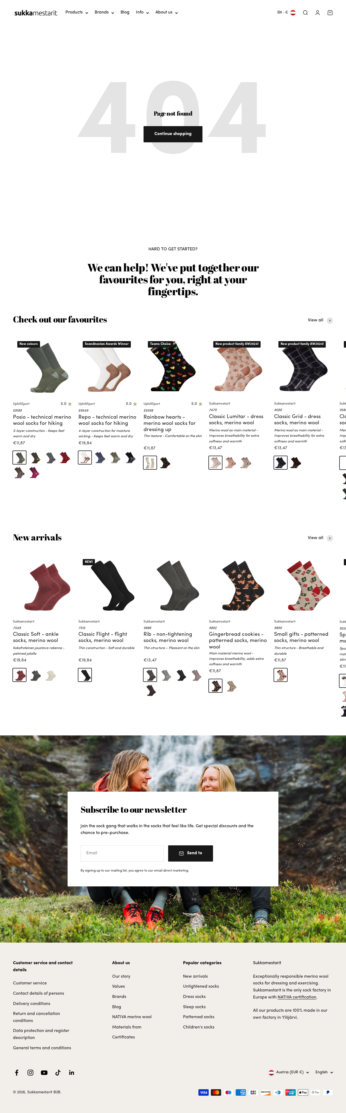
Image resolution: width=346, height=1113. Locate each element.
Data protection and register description (41, 1034)
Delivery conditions (31, 1004)
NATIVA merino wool (132, 1017)
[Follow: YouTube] (44, 1072)
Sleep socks (194, 1007)
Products (74, 12)
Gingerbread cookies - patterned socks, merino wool (238, 641)
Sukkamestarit (219, 403)
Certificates (123, 1037)
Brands (102, 12)
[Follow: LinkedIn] (71, 1072)
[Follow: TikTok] (58, 1072)
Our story (121, 976)
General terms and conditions (42, 1048)
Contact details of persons (38, 993)
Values (118, 986)
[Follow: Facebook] (16, 1072)
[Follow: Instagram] (30, 1072)
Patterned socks (198, 1017)
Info (140, 12)
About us (163, 12)
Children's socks (198, 1027)
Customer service (30, 983)
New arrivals (195, 976)
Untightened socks (201, 986)
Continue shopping (173, 134)
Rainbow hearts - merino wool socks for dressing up (170, 423)
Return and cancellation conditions (36, 1017)
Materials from (126, 1027)
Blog (125, 12)
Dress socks (194, 997)
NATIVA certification (297, 997)
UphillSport (21, 404)
